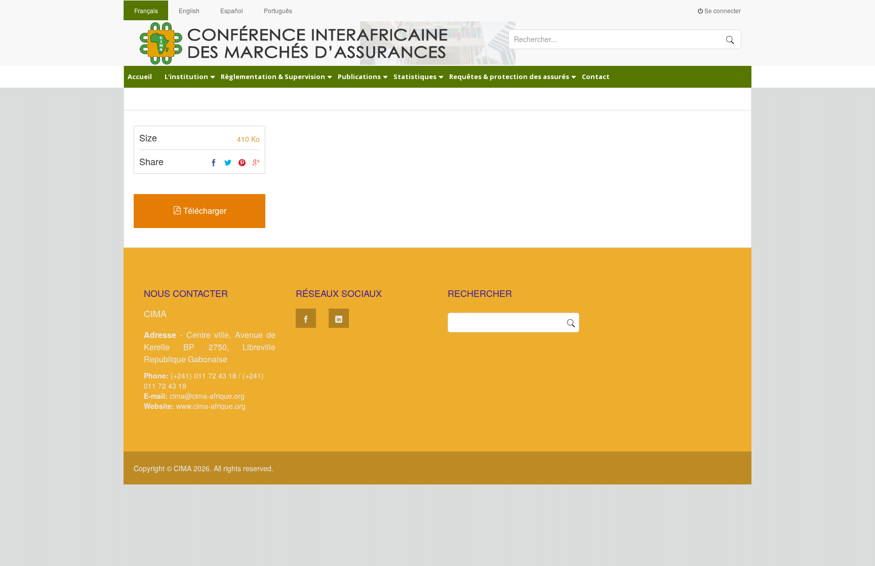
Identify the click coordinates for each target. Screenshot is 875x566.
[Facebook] (213, 163)
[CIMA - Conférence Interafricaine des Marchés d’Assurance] (301, 42)
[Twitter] (227, 163)
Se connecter (722, 10)
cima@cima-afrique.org (207, 396)
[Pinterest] (242, 163)
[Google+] (256, 163)
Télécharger (203, 210)
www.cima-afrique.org (211, 406)
